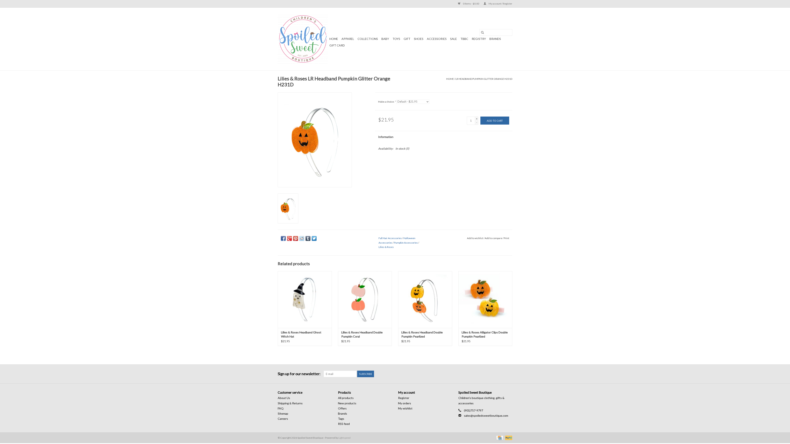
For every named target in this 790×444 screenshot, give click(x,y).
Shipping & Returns (290, 403)
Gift (407, 38)
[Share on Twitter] (314, 238)
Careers (283, 418)
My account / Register (500, 3)
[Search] (482, 32)
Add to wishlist (475, 238)
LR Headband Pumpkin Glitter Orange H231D (483, 78)
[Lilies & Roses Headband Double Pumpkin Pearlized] (425, 299)
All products (346, 398)
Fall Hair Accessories (390, 238)
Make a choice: (387, 101)
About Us (284, 398)
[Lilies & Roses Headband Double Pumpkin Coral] (365, 299)
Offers (342, 408)
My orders (404, 403)
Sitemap (283, 413)
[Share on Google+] (289, 238)
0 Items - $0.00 (471, 3)
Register (403, 398)
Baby (385, 38)
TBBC (464, 38)
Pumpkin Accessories (406, 242)
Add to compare (494, 238)
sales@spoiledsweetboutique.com (486, 415)
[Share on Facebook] (283, 238)
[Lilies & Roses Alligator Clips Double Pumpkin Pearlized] (485, 299)
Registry (479, 38)
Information (385, 137)
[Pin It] (295, 238)
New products (347, 403)
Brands (495, 38)
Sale (453, 38)
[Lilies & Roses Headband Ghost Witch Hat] (305, 299)
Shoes (418, 38)
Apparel (348, 38)
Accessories (437, 38)
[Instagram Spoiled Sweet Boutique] (509, 374)
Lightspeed (344, 437)
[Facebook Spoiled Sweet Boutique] (501, 374)
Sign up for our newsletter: (299, 374)
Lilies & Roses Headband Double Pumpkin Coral (362, 334)
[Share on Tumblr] (308, 238)
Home (333, 38)
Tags (341, 418)
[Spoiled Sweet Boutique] (303, 39)
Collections (368, 38)
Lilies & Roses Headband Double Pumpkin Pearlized (422, 334)
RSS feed (344, 424)
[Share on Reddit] (301, 238)
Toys (396, 38)
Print (506, 238)
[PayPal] (508, 437)
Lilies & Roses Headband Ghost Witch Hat (301, 334)
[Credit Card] (499, 437)
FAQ (280, 408)
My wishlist (405, 408)
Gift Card (337, 45)
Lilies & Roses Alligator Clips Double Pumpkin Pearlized (485, 334)
